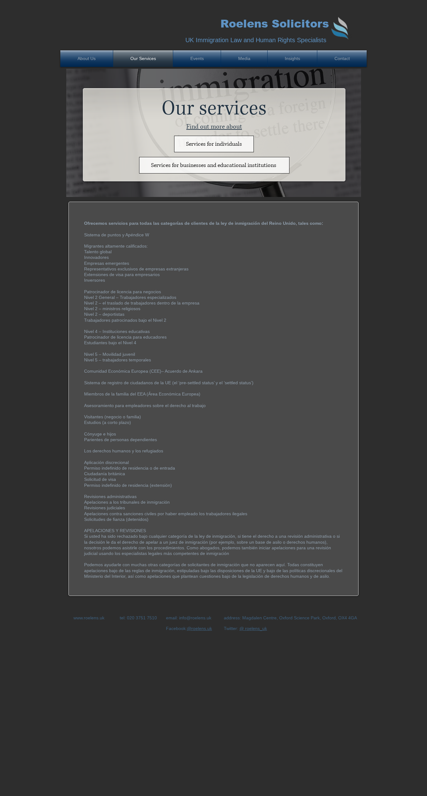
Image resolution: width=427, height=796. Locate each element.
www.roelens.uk (88, 617)
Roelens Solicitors (274, 24)
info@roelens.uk (195, 617)
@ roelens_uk (253, 628)
